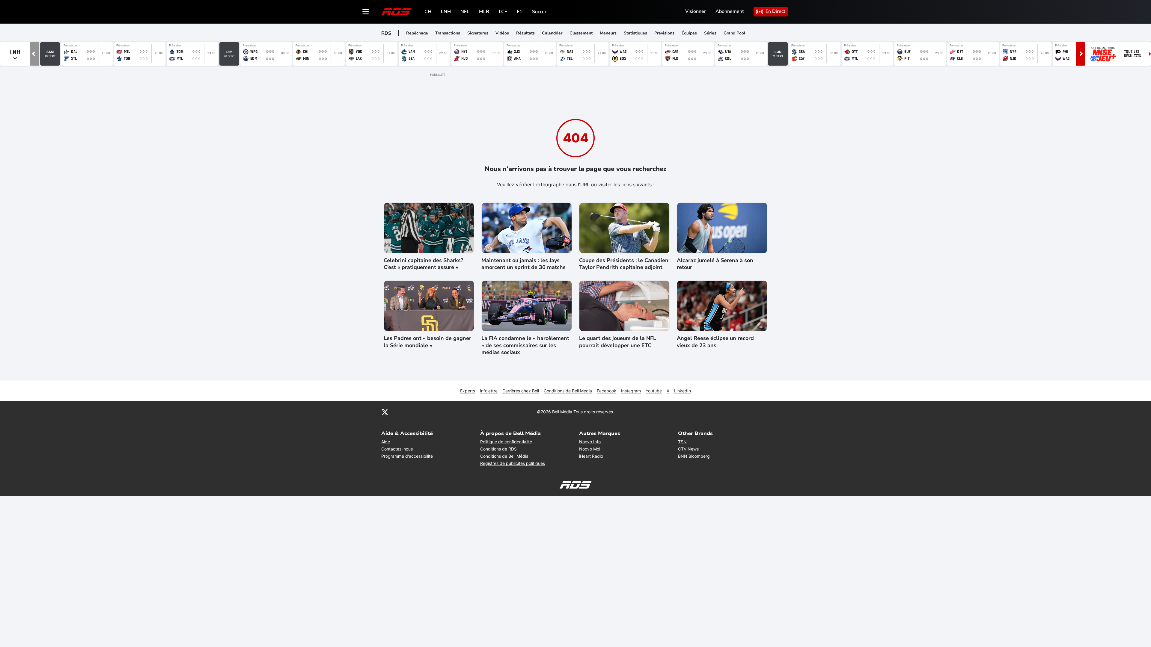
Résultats (525, 33)
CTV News (688, 448)
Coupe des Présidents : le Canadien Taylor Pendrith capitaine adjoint (623, 264)
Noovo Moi (589, 448)
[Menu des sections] (366, 12)
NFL (464, 11)
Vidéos (502, 33)
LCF (503, 11)
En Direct (775, 11)
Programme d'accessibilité (407, 456)
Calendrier (552, 33)
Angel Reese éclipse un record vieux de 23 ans (715, 342)
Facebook (606, 390)
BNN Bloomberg (694, 456)
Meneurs (608, 33)
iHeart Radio (591, 456)
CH (427, 11)
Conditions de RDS (498, 448)
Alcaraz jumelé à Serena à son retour (715, 264)
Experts (467, 390)
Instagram (631, 390)
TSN (682, 441)
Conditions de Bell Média (568, 390)
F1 (519, 11)
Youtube (654, 390)
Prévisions (664, 33)
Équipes (689, 33)
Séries (710, 33)
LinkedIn (682, 390)
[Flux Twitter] (384, 411)
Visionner (695, 11)
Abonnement (729, 11)
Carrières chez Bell (520, 390)
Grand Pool (734, 33)
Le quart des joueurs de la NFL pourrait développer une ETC (617, 342)
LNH (446, 11)
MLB (484, 11)
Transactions (447, 33)
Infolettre (489, 390)
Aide (385, 441)
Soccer (539, 11)
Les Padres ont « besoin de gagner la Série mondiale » (427, 342)
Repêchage (417, 33)
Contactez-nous (397, 448)
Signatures (477, 33)
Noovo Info (590, 441)
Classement (581, 33)
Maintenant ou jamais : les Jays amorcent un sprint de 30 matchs (523, 264)
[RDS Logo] (396, 11)
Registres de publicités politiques (512, 463)
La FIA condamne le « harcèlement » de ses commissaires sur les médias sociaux (525, 345)
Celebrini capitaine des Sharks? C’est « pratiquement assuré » (423, 264)
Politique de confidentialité (506, 441)
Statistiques (635, 33)
